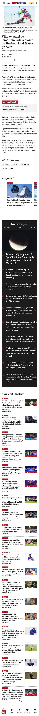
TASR (10, 55)
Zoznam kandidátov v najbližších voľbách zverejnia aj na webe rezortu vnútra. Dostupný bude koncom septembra (21, 311)
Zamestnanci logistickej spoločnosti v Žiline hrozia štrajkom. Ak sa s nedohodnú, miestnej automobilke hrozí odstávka (21, 326)
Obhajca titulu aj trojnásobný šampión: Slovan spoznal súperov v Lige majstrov (21, 287)
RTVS (5, 55)
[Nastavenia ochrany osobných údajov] (4, 712)
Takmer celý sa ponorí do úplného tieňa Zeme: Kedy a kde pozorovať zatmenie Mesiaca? (21, 259)
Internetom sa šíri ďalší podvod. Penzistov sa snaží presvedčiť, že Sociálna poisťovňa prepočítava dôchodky (19, 274)
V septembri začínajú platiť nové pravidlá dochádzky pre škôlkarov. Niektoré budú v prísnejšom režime (20, 339)
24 (31, 3)
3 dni (19, 228)
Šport (10, 183)
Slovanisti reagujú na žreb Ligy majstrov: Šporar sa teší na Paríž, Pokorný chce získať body (12, 454)
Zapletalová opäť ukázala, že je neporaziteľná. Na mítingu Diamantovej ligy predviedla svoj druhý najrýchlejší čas (12, 693)
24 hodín (6, 228)
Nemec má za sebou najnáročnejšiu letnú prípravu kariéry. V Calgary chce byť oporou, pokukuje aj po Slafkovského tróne (13, 633)
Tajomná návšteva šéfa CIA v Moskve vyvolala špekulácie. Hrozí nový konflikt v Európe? (21, 298)
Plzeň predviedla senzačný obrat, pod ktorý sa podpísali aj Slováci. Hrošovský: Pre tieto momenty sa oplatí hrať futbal (12, 439)
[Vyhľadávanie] (4, 3)
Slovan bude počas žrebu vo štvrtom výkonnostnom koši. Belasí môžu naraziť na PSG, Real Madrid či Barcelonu (12, 501)
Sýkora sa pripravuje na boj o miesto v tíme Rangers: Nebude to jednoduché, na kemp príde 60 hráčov (12, 602)
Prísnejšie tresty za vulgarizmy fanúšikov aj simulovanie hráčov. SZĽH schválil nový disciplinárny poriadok (12, 422)
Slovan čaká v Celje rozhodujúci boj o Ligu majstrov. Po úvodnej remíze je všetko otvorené (12, 617)
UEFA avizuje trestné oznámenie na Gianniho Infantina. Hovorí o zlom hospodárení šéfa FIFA (11, 485)
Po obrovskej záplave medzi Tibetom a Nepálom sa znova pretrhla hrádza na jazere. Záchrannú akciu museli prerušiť (21, 352)
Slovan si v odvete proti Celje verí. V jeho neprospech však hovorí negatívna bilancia (12, 572)
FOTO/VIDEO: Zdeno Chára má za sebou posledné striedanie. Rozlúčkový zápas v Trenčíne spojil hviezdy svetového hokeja (12, 677)
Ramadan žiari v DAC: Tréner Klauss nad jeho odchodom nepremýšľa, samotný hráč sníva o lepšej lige (12, 649)
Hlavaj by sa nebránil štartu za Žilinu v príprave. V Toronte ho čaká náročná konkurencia (12, 558)
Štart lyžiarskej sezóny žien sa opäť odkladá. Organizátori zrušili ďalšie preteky (19, 203)
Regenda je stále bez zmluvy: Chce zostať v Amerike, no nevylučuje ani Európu (12, 662)
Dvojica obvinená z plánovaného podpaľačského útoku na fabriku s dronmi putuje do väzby (20, 365)
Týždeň (32, 228)
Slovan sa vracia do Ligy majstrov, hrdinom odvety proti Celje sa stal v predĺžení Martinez (12, 543)
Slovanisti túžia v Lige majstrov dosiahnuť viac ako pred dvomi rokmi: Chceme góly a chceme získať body (12, 515)
